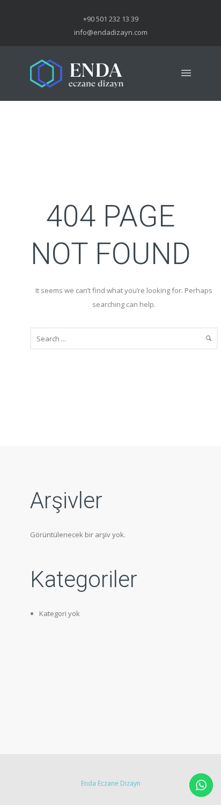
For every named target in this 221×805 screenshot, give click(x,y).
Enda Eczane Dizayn (111, 783)
